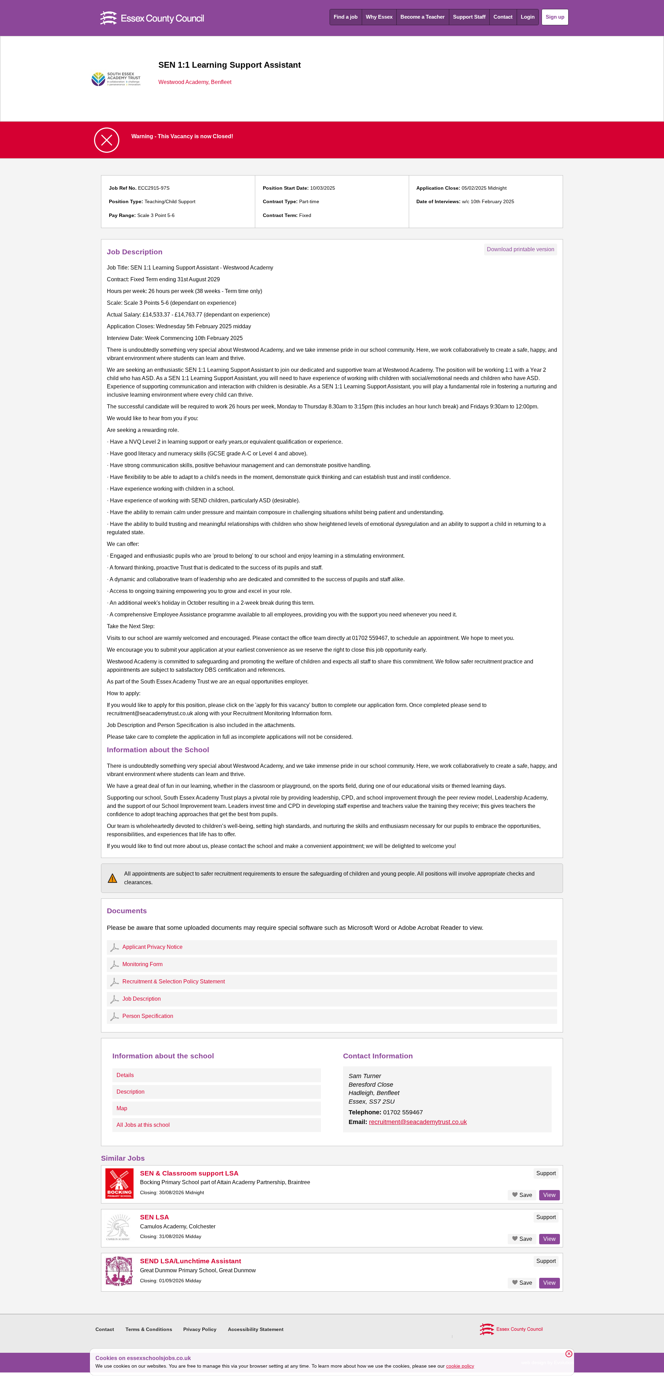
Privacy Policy (199, 1329)
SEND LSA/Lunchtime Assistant (190, 1261)
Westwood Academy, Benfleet (194, 82)
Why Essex (379, 17)
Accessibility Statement (256, 1329)
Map (122, 1108)
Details (125, 1075)
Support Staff (469, 17)
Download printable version (520, 249)
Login (528, 17)
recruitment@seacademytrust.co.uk (418, 1122)
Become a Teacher (422, 17)
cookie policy (460, 1366)
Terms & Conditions (149, 1329)
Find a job (346, 17)
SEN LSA (154, 1217)
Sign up (555, 17)
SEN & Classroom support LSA (189, 1173)
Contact (503, 17)
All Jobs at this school (143, 1125)
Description (131, 1092)
